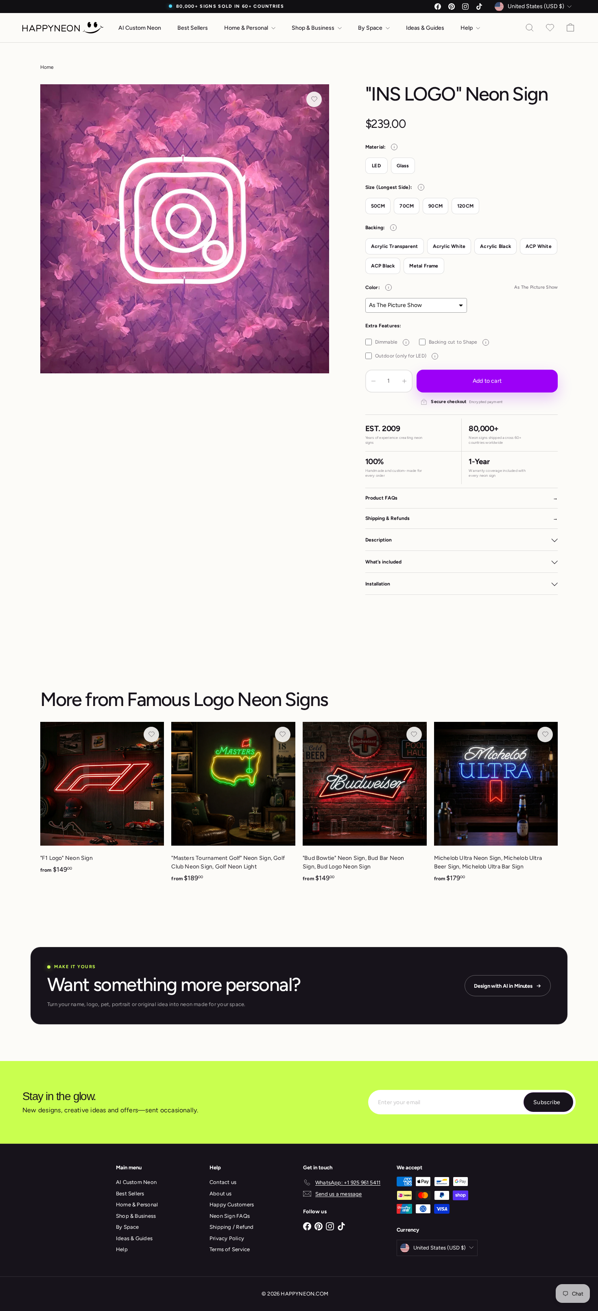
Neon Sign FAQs (230, 1216)
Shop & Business (314, 27)
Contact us (223, 1182)
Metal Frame (423, 266)
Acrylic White (449, 246)
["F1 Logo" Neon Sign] (102, 802)
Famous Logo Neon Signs (227, 699)
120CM (465, 206)
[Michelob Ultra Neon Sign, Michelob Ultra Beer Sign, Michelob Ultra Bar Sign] (496, 806)
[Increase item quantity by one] (404, 381)
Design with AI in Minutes (503, 986)
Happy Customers (232, 1204)
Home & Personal (246, 27)
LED (376, 166)
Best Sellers (192, 27)
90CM (435, 206)
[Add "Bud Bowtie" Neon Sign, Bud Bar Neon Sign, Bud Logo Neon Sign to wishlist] (414, 734)
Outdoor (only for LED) (405, 356)
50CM (378, 206)
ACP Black (383, 266)
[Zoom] (185, 229)
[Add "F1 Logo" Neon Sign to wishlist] (151, 734)
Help (467, 27)
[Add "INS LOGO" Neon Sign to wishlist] (314, 99)
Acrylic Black (495, 246)
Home (47, 67)
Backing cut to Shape (457, 342)
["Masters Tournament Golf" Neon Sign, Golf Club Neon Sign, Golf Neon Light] (233, 806)
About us (221, 1193)
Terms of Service (230, 1249)
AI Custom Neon (139, 27)
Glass (403, 166)
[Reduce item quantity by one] (373, 381)
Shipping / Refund (232, 1227)
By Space (371, 27)
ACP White (539, 246)
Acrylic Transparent (394, 246)
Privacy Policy (227, 1238)
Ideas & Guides (425, 27)
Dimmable (391, 342)
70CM (406, 206)
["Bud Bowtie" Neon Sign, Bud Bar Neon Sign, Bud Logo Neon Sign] (365, 806)
